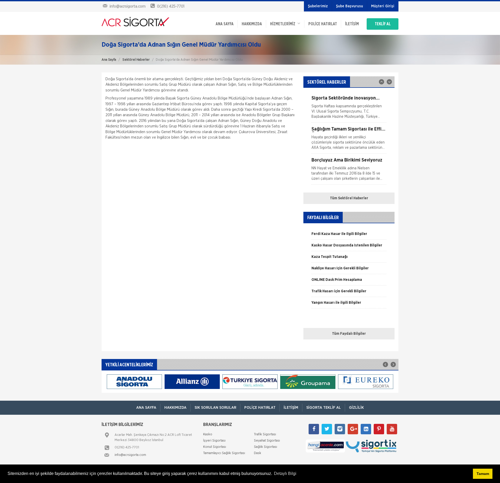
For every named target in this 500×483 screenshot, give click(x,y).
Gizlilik (356, 408)
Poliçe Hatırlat (322, 24)
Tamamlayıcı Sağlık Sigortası (224, 453)
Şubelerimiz (318, 6)
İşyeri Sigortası (214, 440)
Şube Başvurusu (349, 6)
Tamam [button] (483, 474)
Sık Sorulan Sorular (215, 408)
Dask (257, 453)
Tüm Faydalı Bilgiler (349, 334)
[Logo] (135, 21)
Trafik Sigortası (265, 434)
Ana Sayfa (109, 59)
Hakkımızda (252, 24)
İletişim (352, 24)
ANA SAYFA (225, 24)
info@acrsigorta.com (130, 455)
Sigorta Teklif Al (323, 408)
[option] (349, 109)
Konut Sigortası (214, 447)
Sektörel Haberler (136, 59)
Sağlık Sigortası (265, 447)
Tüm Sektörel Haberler (349, 198)
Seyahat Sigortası (267, 440)
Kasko (207, 434)
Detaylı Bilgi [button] (285, 473)
